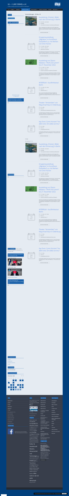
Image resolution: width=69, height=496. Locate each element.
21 (8, 387)
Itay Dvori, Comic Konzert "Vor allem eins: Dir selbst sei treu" (49, 122)
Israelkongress (34, 9)
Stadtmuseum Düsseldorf (45, 49)
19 (20, 384)
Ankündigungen (32, 421)
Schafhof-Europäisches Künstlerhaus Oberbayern (49, 70)
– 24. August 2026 (16, 96)
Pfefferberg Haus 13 (44, 90)
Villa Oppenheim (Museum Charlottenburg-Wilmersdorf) (50, 25)
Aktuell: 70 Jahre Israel (33, 420)
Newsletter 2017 (34, 457)
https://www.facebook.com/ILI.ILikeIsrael (21, 432)
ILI (8, 9)
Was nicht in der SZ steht (34, 475)
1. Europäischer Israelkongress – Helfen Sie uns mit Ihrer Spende (45, 422)
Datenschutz (10, 406)
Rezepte (53, 423)
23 (13, 387)
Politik (31, 461)
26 (20, 387)
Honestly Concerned (43, 9)
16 (13, 384)
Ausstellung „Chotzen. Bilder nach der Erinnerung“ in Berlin (49, 18)
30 (13, 389)
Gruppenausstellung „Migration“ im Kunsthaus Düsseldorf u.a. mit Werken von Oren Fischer (48, 40)
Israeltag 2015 (36, 435)
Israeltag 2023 (43, 404)
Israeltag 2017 (35, 437)
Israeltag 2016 (31, 437)
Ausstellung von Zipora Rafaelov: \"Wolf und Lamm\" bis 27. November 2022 (49, 62)
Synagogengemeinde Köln (45, 129)
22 (11, 387)
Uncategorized (33, 465)
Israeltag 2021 (36, 439)
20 (22, 384)
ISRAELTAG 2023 (43, 406)
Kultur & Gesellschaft (55, 416)
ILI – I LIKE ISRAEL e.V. (17, 4)
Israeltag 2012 (33, 434)
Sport (34, 461)
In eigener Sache (54, 408)
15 (11, 384)
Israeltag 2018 (32, 438)
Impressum (9, 408)
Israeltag (17, 9)
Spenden (49, 9)
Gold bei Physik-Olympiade (45, 425)
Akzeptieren (64, 493)
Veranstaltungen (25, 9)
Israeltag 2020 (33, 439)
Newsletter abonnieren (11, 362)
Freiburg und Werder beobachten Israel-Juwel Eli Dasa (45, 428)
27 (22, 387)
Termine (42, 413)
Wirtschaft (33, 480)
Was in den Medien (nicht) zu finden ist (34, 468)
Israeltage (53, 410)
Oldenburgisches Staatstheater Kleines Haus (48, 110)
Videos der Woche (54, 429)
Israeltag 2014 (33, 435)
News (38, 456)
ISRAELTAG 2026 (43, 402)
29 (11, 389)
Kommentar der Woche (35, 442)
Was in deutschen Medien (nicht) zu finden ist (34, 471)
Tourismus (33, 463)
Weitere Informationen (44, 32)
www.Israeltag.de (14, 277)
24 (15, 387)
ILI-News (12, 9)
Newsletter (31, 457)
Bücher (32, 428)
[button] (14, 9)
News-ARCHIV (55, 9)
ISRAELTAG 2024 (43, 408)
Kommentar (42, 431)
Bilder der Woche (54, 404)
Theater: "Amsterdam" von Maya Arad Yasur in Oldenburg (50, 103)
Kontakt (9, 364)
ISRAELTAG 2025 (43, 400)
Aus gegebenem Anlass (33, 426)
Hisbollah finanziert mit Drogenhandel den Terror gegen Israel (45, 434)
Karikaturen (31, 440)
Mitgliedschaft (10, 361)
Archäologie (33, 423)
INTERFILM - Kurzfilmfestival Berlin (48, 83)
